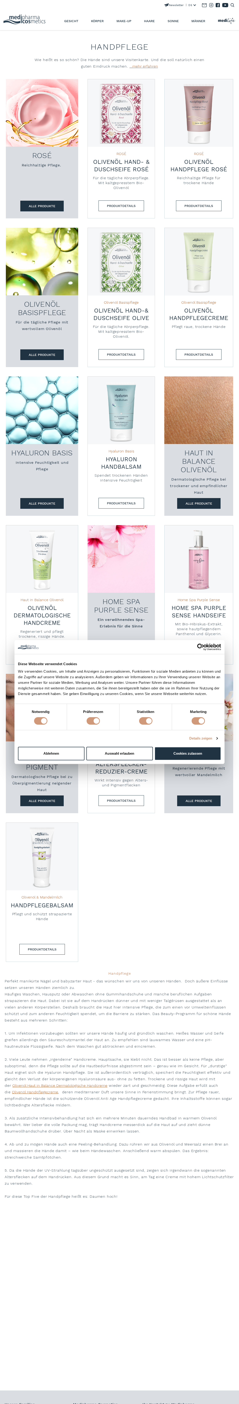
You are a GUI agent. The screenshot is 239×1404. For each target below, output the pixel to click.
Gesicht (71, 21)
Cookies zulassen (187, 753)
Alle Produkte (42, 355)
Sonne (173, 21)
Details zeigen (200, 738)
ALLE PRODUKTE (42, 206)
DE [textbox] (190, 5)
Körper (97, 21)
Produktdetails (121, 206)
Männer (198, 21)
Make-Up (123, 21)
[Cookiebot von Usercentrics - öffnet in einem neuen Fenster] (200, 647)
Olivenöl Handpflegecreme (35, 1092)
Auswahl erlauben (119, 753)
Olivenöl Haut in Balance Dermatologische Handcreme (59, 1085)
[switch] (93, 721)
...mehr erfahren (144, 66)
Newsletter (176, 5)
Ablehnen (51, 753)
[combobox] (191, 5)
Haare (149, 21)
